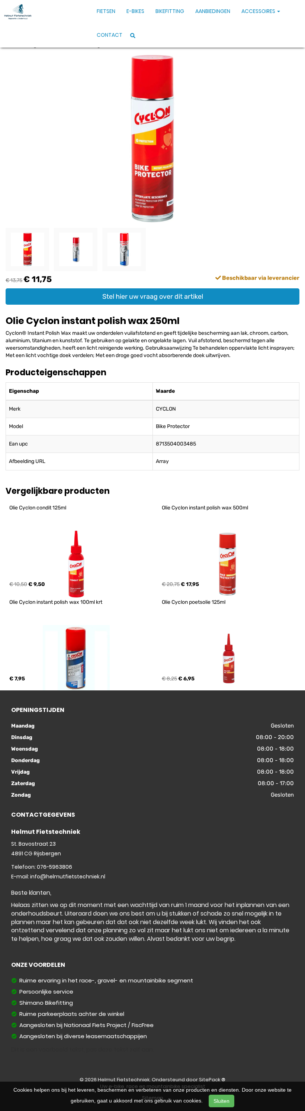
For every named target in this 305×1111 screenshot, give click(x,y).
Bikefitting (169, 11)
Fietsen (106, 11)
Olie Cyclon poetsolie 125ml (193, 602)
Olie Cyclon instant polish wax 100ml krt (55, 602)
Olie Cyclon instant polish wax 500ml (205, 508)
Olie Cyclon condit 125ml (37, 508)
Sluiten (221, 1101)
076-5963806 (54, 867)
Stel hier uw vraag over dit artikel (152, 296)
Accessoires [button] (258, 11)
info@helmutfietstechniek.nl (67, 876)
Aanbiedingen (212, 11)
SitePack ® (212, 1079)
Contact (109, 35)
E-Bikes (135, 11)
